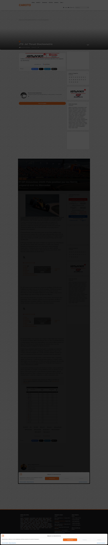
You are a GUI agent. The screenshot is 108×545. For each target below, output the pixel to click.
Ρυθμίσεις (99, 539)
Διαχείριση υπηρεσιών (101, 542)
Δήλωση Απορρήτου (12, 542)
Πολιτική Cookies (5, 542)
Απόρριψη (85, 539)
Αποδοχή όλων (70, 539)
